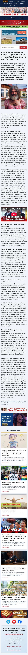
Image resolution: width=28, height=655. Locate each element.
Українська (12, 5)
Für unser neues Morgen (9, 511)
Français (17, 1)
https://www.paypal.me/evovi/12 (14, 634)
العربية (17, 5)
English (11, 1)
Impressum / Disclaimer (14, 650)
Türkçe (6, 3)
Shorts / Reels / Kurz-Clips (14, 646)
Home (5, 18)
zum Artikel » (5, 462)
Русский (16, 3)
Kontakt (21, 18)
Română (22, 3)
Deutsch (5, 1)
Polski (10, 3)
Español (23, 1)
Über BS (13, 18)
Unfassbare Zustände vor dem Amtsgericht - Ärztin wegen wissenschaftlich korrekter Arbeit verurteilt (14, 568)
